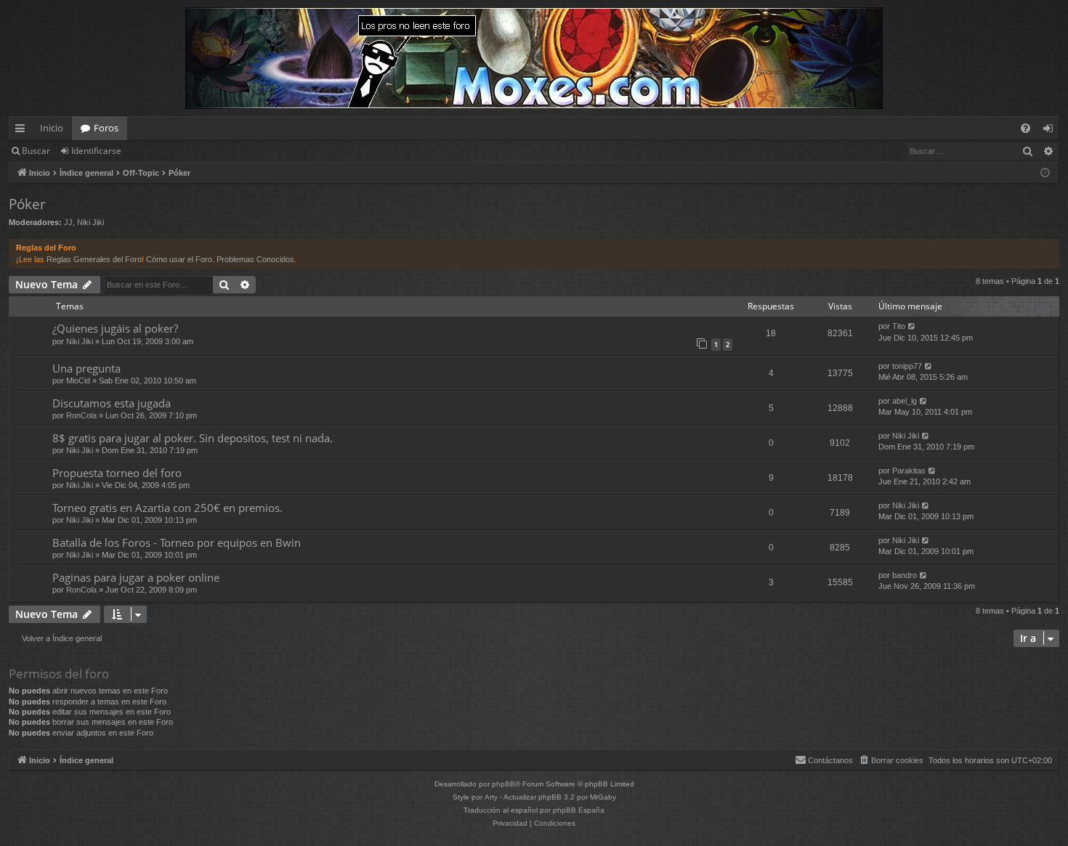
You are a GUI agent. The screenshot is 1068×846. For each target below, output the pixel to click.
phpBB (503, 784)
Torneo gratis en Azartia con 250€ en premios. (167, 507)
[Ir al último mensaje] (912, 326)
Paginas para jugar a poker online (135, 577)
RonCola (81, 415)
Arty (491, 797)
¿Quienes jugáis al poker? (115, 328)
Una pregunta (86, 368)
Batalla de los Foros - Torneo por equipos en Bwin (176, 542)
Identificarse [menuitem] (1051, 130)
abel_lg (904, 400)
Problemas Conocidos (255, 259)
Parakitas (909, 470)
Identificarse (96, 151)
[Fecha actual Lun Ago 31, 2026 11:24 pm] (1045, 173)
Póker (27, 204)
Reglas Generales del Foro (94, 259)
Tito (898, 326)
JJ (68, 222)
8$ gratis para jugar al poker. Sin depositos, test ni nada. (192, 438)
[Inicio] (534, 58)
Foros (106, 127)
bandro (904, 575)
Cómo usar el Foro (179, 259)
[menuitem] (1025, 128)
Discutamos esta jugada (111, 403)
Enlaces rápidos (23, 130)
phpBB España (578, 810)
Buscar (36, 151)
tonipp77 (907, 366)
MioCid (78, 380)
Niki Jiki (90, 222)
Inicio (51, 127)
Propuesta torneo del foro (117, 472)
